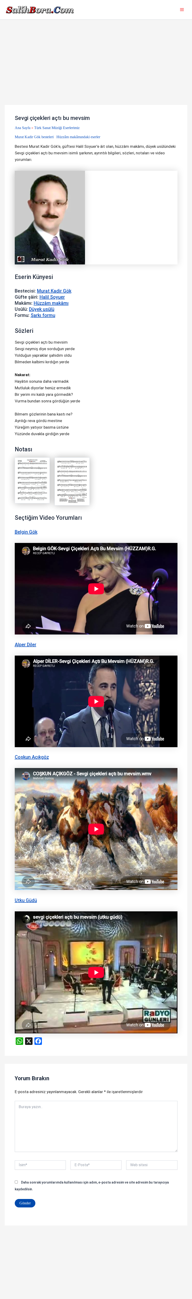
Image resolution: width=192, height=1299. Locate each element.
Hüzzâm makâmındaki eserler (78, 137)
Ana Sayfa (22, 128)
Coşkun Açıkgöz (32, 757)
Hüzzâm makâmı (51, 303)
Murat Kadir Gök (54, 291)
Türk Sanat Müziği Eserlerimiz (57, 128)
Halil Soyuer (52, 297)
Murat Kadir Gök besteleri (34, 137)
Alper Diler (25, 644)
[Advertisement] (96, 70)
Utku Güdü (26, 900)
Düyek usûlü (41, 309)
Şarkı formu (43, 315)
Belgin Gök (26, 532)
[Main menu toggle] (182, 9)
